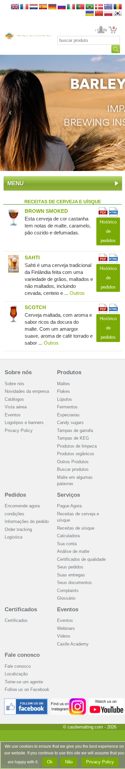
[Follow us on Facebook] (26, 701)
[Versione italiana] (71, 7)
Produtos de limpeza (77, 446)
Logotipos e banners (24, 422)
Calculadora (68, 535)
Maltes (63, 383)
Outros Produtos (73, 461)
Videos (63, 636)
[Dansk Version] (99, 7)
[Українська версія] (90, 14)
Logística (13, 537)
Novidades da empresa (27, 391)
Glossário (66, 598)
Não (69, 761)
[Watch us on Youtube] (106, 701)
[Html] (113, 210)
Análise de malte (73, 551)
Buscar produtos (73, 469)
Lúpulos (64, 399)
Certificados (21, 609)
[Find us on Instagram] (68, 701)
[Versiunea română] (118, 7)
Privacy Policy (19, 430)
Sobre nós (18, 372)
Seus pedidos (70, 566)
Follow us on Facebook (27, 689)
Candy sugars (70, 422)
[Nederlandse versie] (34, 7)
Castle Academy (73, 643)
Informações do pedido (27, 521)
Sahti (32, 257)
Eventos (13, 414)
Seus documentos (74, 582)
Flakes (63, 391)
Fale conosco (22, 655)
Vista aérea (16, 406)
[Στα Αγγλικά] (108, 7)
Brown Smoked (46, 211)
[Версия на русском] (62, 7)
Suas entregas (71, 574)
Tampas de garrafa (75, 430)
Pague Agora (69, 505)
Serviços (68, 495)
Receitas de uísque (75, 528)
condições (14, 513)
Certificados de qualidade (81, 559)
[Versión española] (43, 7)
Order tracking (18, 529)
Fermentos (67, 406)
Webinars (66, 628)
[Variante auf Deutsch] (52, 7)
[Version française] (24, 7)
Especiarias (68, 414)
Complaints (68, 590)
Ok (50, 761)
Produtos (69, 372)
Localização (16, 673)
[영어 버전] (118, 14)
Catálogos (14, 399)
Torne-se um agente (24, 681)
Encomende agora (22, 505)
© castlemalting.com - (89, 727)
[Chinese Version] (99, 14)
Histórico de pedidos (108, 231)
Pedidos (15, 495)
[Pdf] (103, 210)
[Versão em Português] (80, 7)
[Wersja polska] (108, 14)
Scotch (35, 307)
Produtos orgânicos (75, 453)
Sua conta (101, 30)
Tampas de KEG (73, 438)
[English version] (15, 7)
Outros (77, 293)
